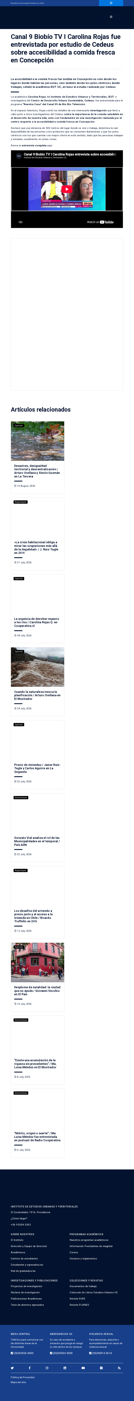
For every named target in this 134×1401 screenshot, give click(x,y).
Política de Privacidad (22, 1377)
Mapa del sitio (18, 1382)
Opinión (19, 425)
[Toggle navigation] (111, 3)
